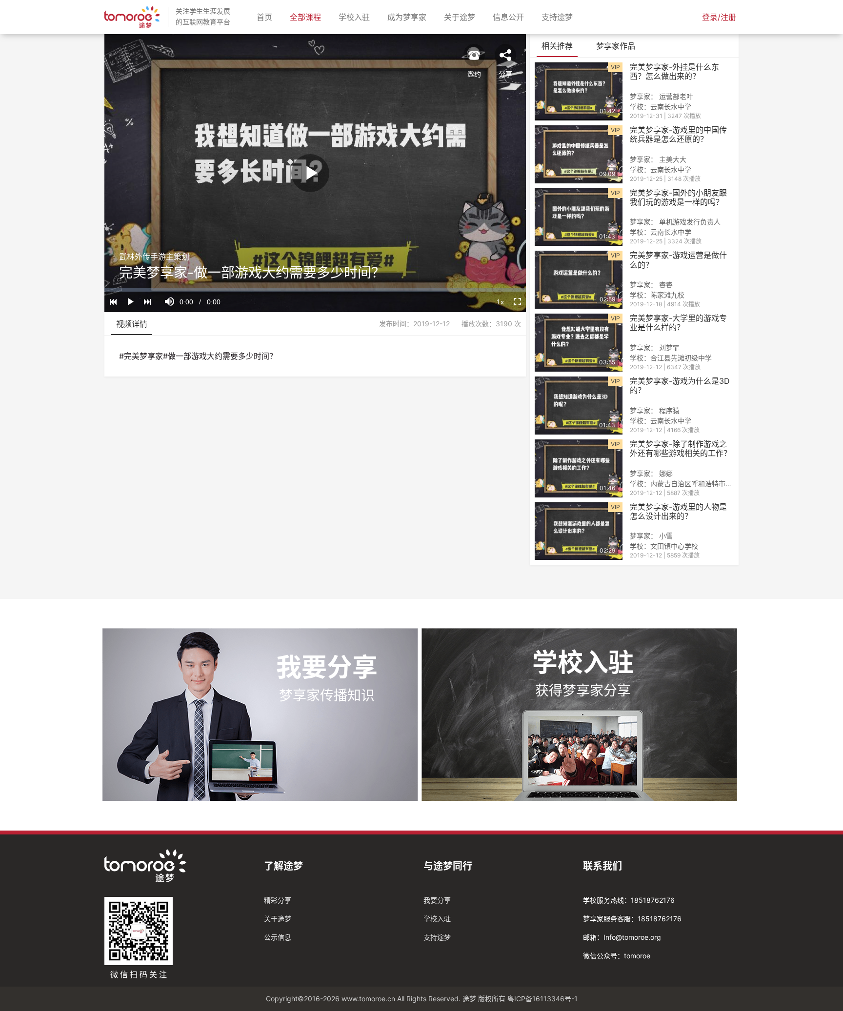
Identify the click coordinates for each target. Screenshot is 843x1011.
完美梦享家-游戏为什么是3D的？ (680, 386)
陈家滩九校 (667, 295)
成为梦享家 (408, 17)
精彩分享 (277, 900)
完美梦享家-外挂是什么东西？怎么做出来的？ (674, 71)
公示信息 (277, 937)
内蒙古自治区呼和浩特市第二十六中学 (708, 483)
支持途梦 (559, 17)
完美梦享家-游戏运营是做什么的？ (678, 260)
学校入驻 (356, 17)
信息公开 (510, 17)
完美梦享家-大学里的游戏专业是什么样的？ (678, 323)
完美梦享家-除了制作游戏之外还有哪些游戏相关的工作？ (680, 448)
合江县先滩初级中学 (681, 358)
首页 (266, 17)
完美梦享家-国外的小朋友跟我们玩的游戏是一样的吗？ (678, 197)
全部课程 (307, 17)
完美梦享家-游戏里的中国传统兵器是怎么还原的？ (678, 134)
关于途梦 (461, 17)
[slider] (315, 290)
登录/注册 (719, 17)
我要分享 (437, 900)
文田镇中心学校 (674, 546)
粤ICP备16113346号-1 (542, 998)
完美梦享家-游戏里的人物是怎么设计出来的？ (678, 511)
